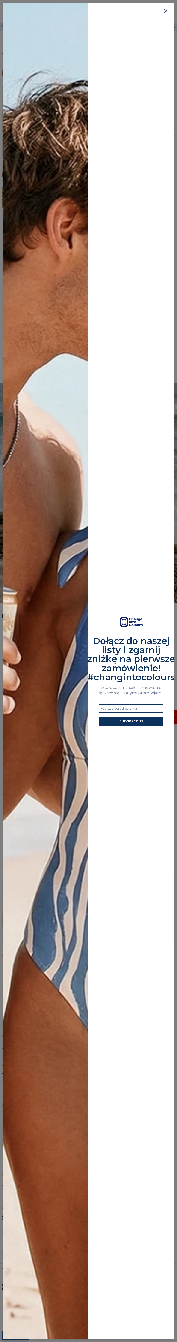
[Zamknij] (165, 11)
